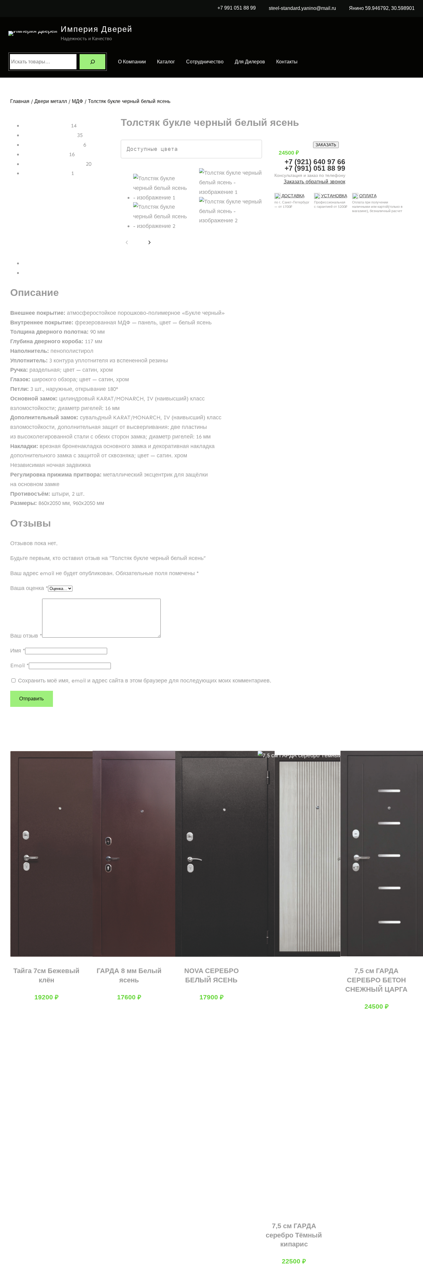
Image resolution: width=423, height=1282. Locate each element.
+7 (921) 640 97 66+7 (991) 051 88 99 (315, 165)
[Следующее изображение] (149, 242)
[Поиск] (92, 61)
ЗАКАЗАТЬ (326, 145)
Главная (19, 101)
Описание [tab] (35, 263)
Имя (17, 650)
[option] (230, 182)
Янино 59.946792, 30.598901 (382, 8)
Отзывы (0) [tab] (37, 272)
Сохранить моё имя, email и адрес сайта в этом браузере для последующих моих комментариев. (144, 680)
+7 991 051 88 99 (236, 8)
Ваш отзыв (26, 635)
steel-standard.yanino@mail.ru (302, 8)
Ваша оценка (29, 588)
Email (19, 665)
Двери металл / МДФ (58, 101)
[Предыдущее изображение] (127, 242)
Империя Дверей (97, 29)
